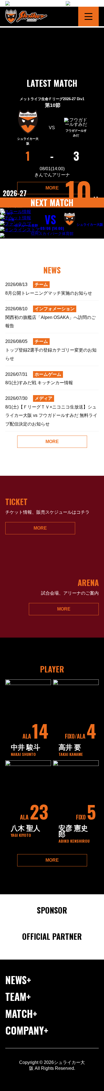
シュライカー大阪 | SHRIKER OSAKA (28, 16)
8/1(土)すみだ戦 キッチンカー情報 (39, 378)
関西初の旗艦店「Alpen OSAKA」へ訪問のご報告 (50, 317)
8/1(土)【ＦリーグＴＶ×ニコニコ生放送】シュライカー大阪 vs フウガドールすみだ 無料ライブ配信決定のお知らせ (51, 411)
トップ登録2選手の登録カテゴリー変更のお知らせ (51, 350)
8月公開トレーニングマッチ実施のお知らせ (48, 288)
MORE (52, 188)
